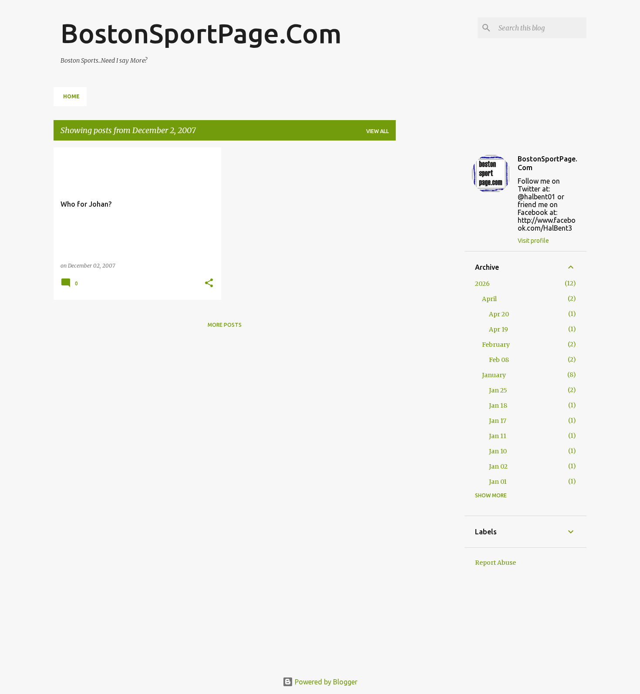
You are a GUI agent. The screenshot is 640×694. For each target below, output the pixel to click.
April (489, 299)
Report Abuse (495, 563)
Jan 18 (498, 405)
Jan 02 (498, 466)
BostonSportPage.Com (201, 33)
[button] (209, 283)
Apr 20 (499, 314)
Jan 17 (497, 421)
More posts (225, 325)
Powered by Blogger (325, 682)
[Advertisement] (430, 278)
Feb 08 (499, 360)
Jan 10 (498, 451)
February (496, 345)
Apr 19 (498, 329)
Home (71, 96)
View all (377, 131)
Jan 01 (498, 482)
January (494, 375)
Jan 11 (497, 436)
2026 (482, 284)
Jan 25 (498, 390)
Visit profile (533, 240)
